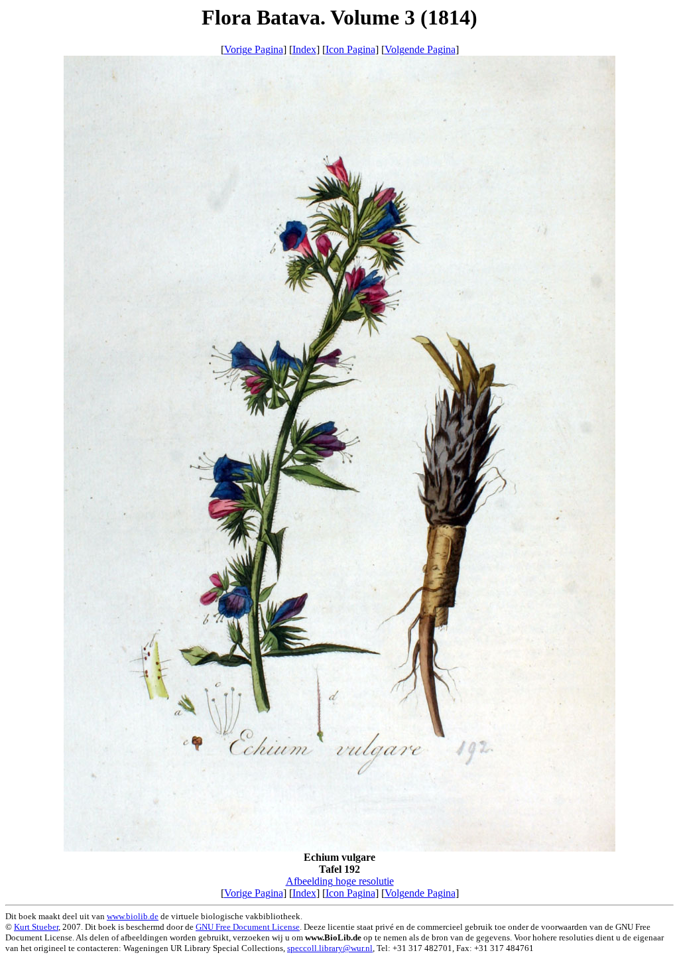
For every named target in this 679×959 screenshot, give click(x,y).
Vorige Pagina (253, 49)
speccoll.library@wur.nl (330, 948)
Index (304, 49)
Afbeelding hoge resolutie (340, 881)
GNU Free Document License (248, 927)
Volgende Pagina (420, 49)
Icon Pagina (350, 49)
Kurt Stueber (36, 927)
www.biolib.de (132, 916)
